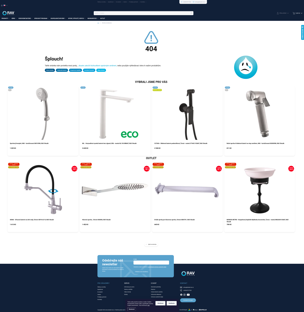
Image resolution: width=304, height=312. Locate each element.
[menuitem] (6, 18)
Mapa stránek (101, 70)
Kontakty (142, 2)
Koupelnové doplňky (75, 70)
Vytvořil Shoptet (183, 309)
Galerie (125, 2)
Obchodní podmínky (156, 287)
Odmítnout (160, 303)
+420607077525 (187, 290)
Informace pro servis (129, 287)
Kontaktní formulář (89, 70)
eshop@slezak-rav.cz (188, 287)
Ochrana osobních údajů (157, 297)
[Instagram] (184, 294)
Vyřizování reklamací (156, 294)
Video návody (127, 292)
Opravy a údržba (128, 289)
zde (148, 305)
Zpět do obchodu (152, 244)
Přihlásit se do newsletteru (141, 271)
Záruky (126, 294)
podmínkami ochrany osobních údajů (157, 267)
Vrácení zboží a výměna (157, 292)
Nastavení (132, 309)
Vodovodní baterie (62, 70)
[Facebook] (181, 294)
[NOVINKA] (115, 114)
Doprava (153, 289)
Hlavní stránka (50, 70)
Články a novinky (101, 2)
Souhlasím (172, 303)
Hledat (191, 13)
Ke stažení (118, 2)
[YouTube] (188, 294)
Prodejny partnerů (133, 2)
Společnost (111, 2)
